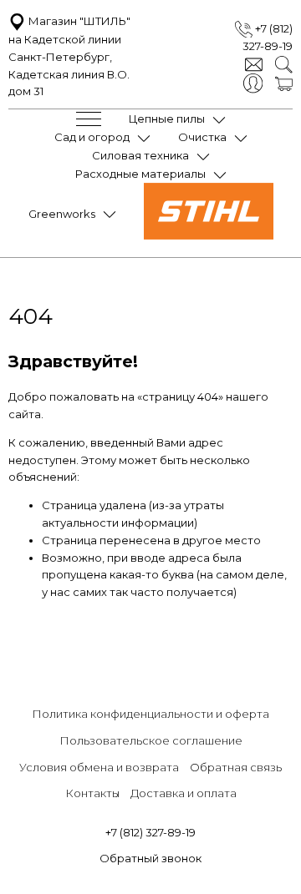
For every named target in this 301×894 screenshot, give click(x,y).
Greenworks (61, 213)
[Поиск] (284, 63)
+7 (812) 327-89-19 (150, 832)
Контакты (92, 793)
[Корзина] (284, 82)
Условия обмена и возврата (99, 767)
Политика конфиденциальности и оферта (150, 713)
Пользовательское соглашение (150, 740)
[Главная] (208, 235)
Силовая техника (140, 155)
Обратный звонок (150, 858)
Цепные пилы (167, 118)
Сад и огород (92, 137)
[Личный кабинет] (253, 81)
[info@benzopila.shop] (254, 63)
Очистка (202, 137)
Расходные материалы (140, 173)
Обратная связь (236, 767)
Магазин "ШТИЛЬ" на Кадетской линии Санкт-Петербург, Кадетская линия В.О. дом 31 (69, 56)
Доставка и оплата (183, 793)
